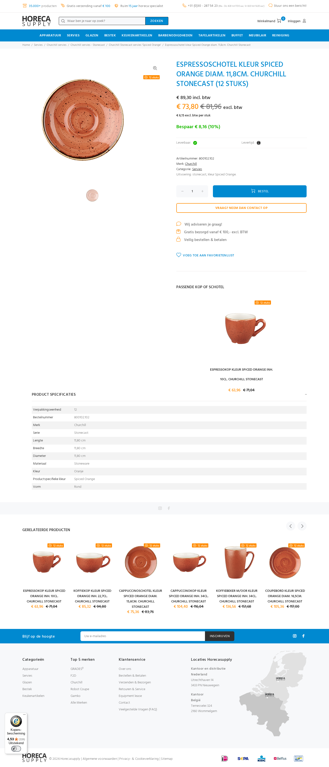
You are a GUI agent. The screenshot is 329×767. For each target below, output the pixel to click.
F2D (73, 676)
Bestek (110, 35)
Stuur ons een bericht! (290, 6)
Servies (73, 35)
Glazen (92, 35)
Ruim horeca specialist (141, 6)
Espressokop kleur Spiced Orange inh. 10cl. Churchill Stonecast (44, 596)
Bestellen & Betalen (132, 676)
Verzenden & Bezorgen (135, 682)
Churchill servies (56, 45)
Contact (124, 703)
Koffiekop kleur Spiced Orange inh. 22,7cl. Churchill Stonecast (92, 596)
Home (26, 45)
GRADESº (77, 669)
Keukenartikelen (137, 35)
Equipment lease (130, 696)
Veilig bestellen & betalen (205, 240)
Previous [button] (290, 526)
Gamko (75, 696)
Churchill (191, 164)
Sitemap (167, 759)
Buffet (237, 35)
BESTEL (263, 191)
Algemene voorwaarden (100, 759)
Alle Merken (79, 703)
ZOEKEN (156, 21)
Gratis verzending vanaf (88, 6)
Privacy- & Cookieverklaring (139, 759)
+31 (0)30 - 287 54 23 (203, 6)
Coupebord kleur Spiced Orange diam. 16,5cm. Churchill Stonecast (285, 596)
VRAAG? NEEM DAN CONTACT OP (241, 208)
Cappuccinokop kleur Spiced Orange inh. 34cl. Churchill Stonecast (189, 596)
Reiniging (281, 35)
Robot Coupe (80, 689)
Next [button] (302, 526)
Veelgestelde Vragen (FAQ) (138, 709)
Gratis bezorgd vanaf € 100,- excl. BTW (215, 232)
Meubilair (257, 35)
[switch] (16, 749)
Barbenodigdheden (175, 35)
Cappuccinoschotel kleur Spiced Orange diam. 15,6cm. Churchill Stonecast (140, 599)
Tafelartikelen (212, 35)
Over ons (125, 669)
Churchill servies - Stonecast (88, 45)
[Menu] (24, 716)
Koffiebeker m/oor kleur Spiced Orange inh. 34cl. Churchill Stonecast (236, 596)
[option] (95, 196)
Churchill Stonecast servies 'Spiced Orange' (135, 45)
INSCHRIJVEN (220, 636)
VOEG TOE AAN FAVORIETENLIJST (208, 255)
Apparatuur (50, 35)
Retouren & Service (132, 689)
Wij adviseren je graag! (203, 224)
